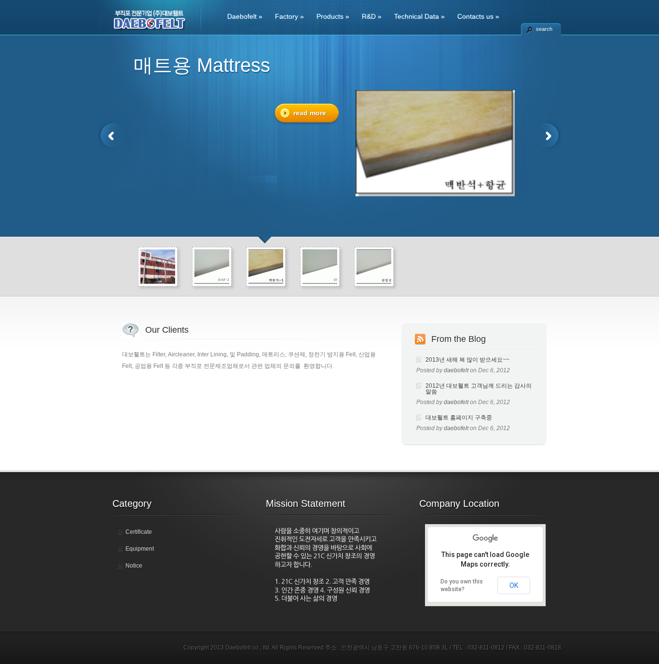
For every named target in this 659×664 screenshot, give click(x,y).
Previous (111, 135)
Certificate (138, 531)
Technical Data (419, 16)
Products (332, 16)
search (544, 29)
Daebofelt (244, 16)
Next (547, 135)
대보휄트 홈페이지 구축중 (459, 417)
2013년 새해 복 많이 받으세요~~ (467, 359)
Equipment (139, 548)
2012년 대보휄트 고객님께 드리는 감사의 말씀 (479, 388)
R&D (372, 16)
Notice (133, 565)
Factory (289, 16)
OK (513, 585)
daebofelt (456, 370)
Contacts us (478, 16)
